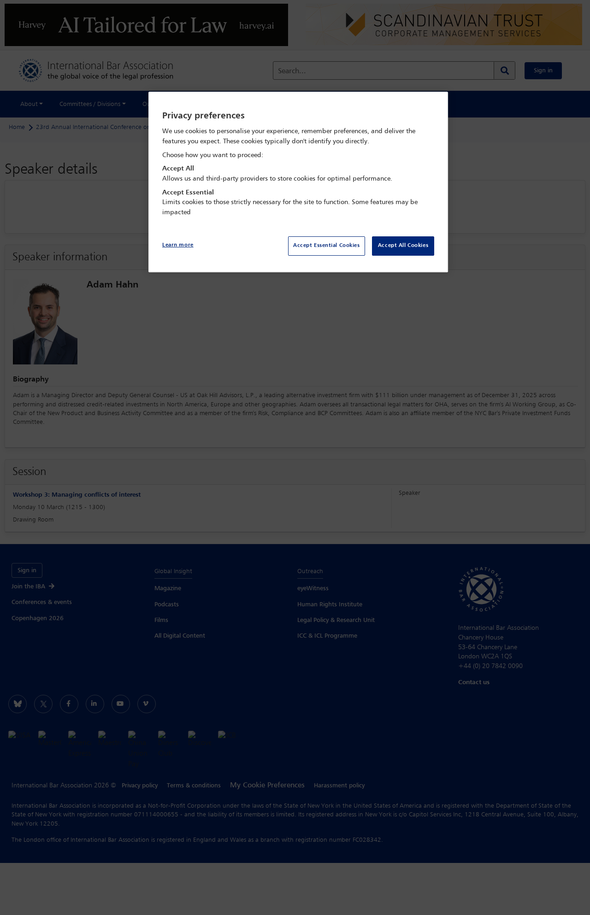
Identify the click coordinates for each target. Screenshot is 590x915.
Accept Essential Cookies (326, 245)
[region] (298, 182)
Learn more (178, 245)
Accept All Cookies (403, 245)
